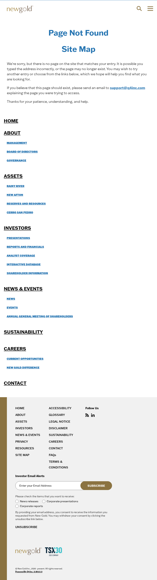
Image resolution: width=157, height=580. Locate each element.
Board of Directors (22, 151)
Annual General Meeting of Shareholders (40, 316)
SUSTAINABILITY (61, 435)
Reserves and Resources (26, 203)
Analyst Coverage (21, 255)
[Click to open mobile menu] (150, 9)
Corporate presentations (62, 501)
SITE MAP (22, 455)
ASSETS (21, 421)
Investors (17, 228)
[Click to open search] (139, 9)
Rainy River (15, 186)
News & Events (23, 289)
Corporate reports (31, 506)
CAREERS (56, 441)
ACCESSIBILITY (60, 408)
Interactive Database (24, 264)
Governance (16, 160)
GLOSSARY (57, 415)
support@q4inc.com (127, 87)
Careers (15, 349)
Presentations (18, 238)
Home (11, 121)
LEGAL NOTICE (59, 421)
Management (17, 143)
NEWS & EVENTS (27, 435)
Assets (13, 176)
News (11, 299)
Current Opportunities (25, 358)
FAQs (52, 455)
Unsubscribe (26, 527)
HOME (20, 408)
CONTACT (56, 448)
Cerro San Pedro (20, 212)
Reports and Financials (25, 247)
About (12, 133)
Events (12, 307)
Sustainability (23, 332)
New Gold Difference (23, 367)
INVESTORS (24, 428)
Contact (15, 383)
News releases (29, 501)
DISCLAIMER (58, 428)
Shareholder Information (27, 273)
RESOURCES (24, 448)
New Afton (15, 195)
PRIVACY (21, 441)
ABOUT (20, 415)
